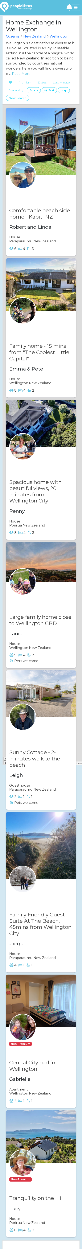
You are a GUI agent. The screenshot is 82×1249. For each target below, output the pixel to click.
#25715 (39, 1043)
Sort (51, 90)
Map (64, 90)
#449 (31, 463)
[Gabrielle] (22, 1035)
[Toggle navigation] (75, 7)
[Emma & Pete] (22, 319)
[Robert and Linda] (22, 183)
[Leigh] (22, 725)
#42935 (39, 1179)
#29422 (33, 598)
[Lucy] (22, 1171)
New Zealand (34, 36)
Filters (33, 90)
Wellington (59, 36)
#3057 (32, 733)
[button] (20, 1043)
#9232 (32, 895)
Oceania (13, 36)
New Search (17, 98)
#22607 (33, 327)
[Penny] (22, 455)
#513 (31, 191)
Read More (20, 74)
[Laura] (22, 590)
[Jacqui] (22, 887)
